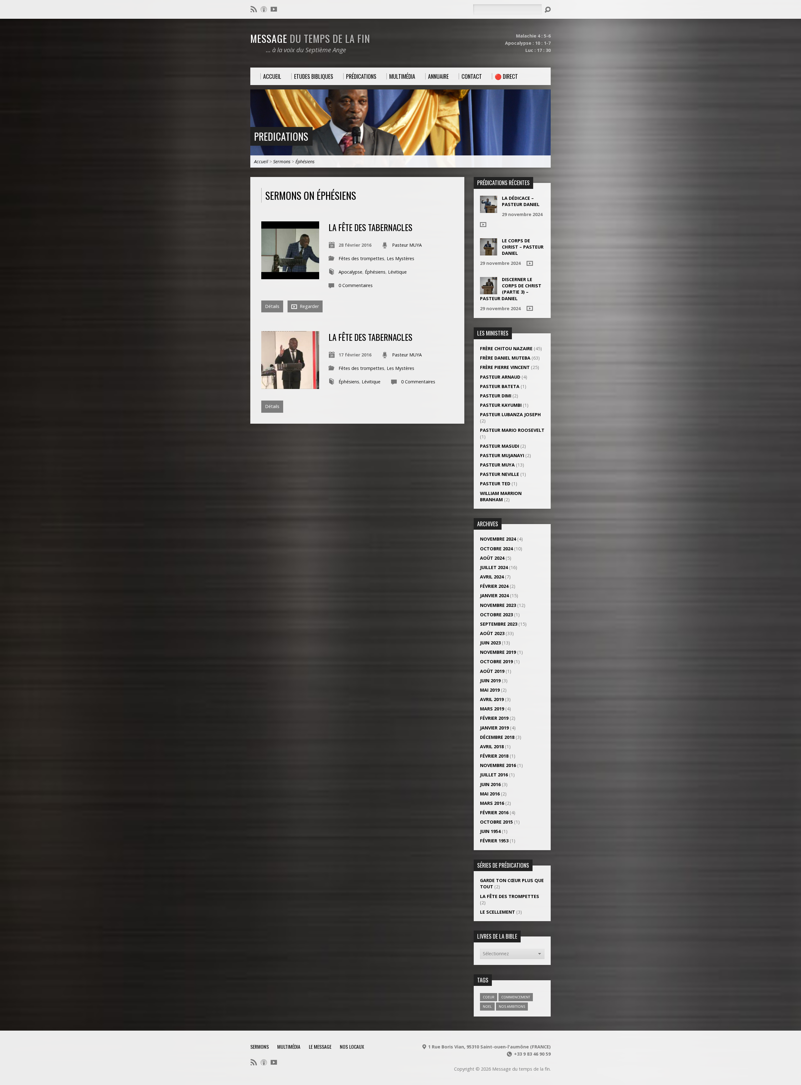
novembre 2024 (498, 539)
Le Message (320, 1046)
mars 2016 (492, 803)
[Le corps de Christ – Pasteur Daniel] (488, 252)
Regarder (308, 306)
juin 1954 (490, 831)
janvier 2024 (494, 595)
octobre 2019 (496, 661)
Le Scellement (497, 912)
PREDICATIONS (281, 136)
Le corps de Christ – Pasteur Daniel (522, 247)
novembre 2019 (498, 652)
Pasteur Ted (495, 484)
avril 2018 (492, 746)
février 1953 (494, 841)
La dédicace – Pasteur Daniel (520, 201)
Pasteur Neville (499, 474)
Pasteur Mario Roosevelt (512, 430)
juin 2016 (490, 784)
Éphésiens (304, 161)
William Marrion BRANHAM (501, 496)
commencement (515, 997)
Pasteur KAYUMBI (501, 405)
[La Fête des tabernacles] (290, 276)
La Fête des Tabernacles (370, 337)
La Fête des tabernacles (370, 227)
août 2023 (492, 633)
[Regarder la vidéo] (483, 224)
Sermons (281, 161)
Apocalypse (350, 272)
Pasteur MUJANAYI (502, 455)
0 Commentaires (356, 285)
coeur (488, 997)
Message (310, 38)
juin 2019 (490, 681)
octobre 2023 (496, 615)
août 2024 (492, 558)
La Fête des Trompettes (509, 896)
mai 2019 (490, 690)
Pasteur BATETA (499, 386)
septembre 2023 (498, 624)
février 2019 (494, 718)
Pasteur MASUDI (499, 446)
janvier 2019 (494, 728)
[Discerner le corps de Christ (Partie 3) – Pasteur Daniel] (488, 291)
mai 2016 (490, 794)
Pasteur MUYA (407, 245)
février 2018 (494, 756)
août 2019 (492, 671)
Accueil (261, 161)
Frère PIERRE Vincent (505, 367)
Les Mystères (400, 258)
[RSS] (254, 9)
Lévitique (397, 272)
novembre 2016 (498, 765)
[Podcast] (264, 9)
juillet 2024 (494, 567)
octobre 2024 (496, 549)
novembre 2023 (498, 605)
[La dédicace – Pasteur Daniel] (488, 210)
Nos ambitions (512, 1006)
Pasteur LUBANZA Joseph (510, 414)
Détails (272, 306)
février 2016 (494, 812)
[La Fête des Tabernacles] (290, 385)
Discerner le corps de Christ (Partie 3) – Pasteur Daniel (510, 288)
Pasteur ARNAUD (500, 377)
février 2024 (494, 586)
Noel (487, 1006)
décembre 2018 (497, 737)
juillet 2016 (494, 775)
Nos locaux (352, 1046)
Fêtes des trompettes (361, 258)
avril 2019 (492, 699)
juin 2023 (490, 643)
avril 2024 (492, 577)
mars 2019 (492, 709)
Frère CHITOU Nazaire (506, 348)
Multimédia (288, 1046)
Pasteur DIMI (495, 396)
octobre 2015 (496, 822)
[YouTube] (274, 9)
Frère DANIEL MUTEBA (505, 358)
